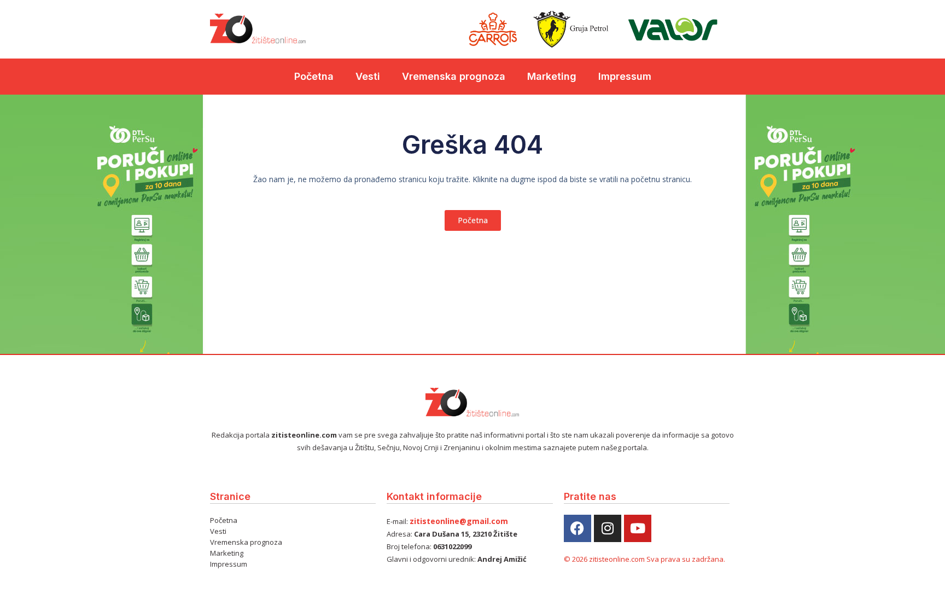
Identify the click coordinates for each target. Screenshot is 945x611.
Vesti (367, 76)
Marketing (551, 76)
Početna (314, 76)
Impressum (624, 76)
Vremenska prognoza (453, 76)
